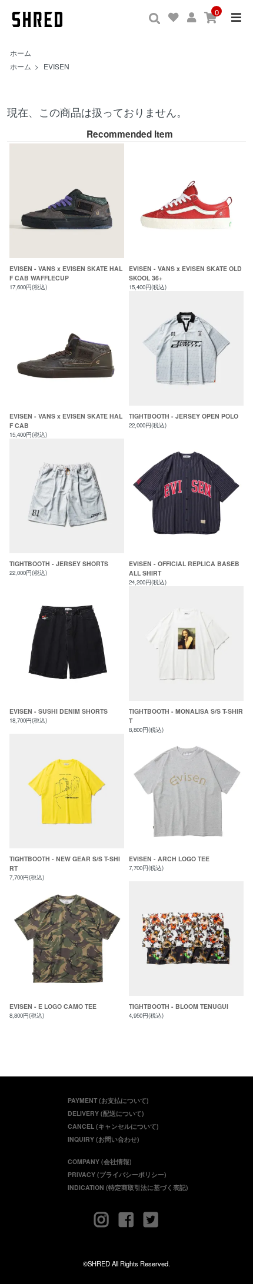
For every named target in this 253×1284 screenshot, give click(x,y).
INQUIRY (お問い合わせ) (103, 1139)
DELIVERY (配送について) (106, 1113)
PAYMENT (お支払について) (108, 1100)
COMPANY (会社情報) (100, 1161)
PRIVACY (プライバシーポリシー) (117, 1174)
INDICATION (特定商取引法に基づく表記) (128, 1187)
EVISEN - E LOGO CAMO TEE (52, 1006)
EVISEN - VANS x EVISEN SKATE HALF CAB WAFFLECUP (65, 273)
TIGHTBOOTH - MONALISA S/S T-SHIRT (186, 716)
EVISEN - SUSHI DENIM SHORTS (58, 711)
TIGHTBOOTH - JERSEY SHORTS (58, 563)
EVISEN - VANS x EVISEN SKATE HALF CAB (65, 421)
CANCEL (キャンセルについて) (113, 1126)
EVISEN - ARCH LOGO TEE (169, 858)
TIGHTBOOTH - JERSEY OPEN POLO (183, 416)
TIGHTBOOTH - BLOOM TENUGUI (178, 1006)
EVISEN (56, 66)
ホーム (20, 53)
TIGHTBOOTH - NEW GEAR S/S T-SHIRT (64, 863)
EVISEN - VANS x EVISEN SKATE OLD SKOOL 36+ (185, 273)
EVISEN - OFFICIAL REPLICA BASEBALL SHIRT (184, 568)
